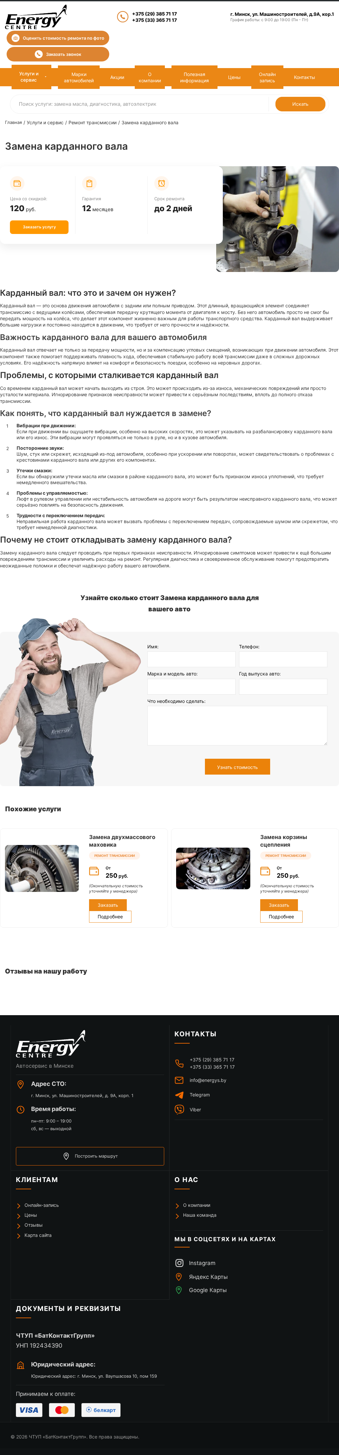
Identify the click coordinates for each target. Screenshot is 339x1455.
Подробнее (110, 916)
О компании (150, 77)
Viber (195, 1109)
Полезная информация (194, 77)
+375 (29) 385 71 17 (154, 14)
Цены (234, 77)
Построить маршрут (96, 1156)
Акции (117, 77)
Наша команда (200, 1215)
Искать (300, 104)
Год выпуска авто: (260, 673)
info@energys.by (208, 1080)
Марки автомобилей (79, 77)
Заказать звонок (63, 54)
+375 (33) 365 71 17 (154, 20)
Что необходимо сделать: (176, 701)
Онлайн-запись (41, 1205)
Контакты (304, 77)
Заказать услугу (39, 226)
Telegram (200, 1094)
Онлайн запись (267, 77)
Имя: (153, 646)
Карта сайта (38, 1235)
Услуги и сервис (28, 77)
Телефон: (249, 646)
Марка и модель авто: (172, 673)
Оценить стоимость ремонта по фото (63, 38)
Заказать (108, 905)
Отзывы (33, 1225)
